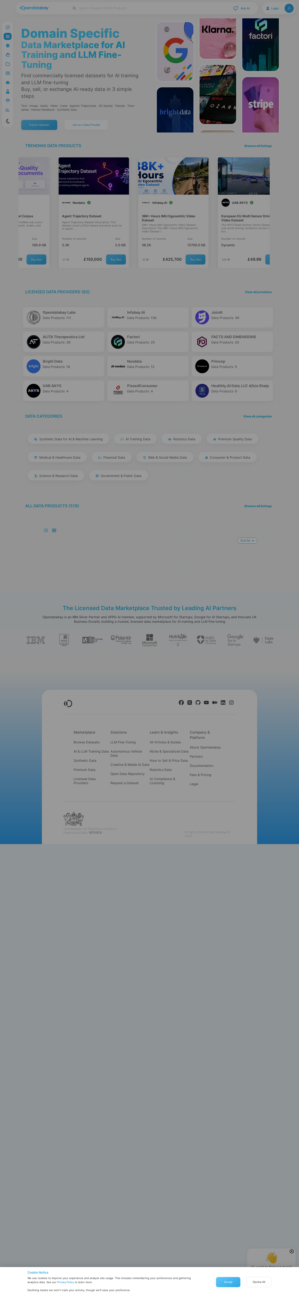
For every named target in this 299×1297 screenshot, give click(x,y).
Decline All (259, 1282)
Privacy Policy (65, 1282)
